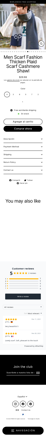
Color (23, 89)
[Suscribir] (38, 372)
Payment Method (11, 147)
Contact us (8, 170)
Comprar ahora (23, 128)
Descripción (9, 139)
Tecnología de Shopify (34, 418)
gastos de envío (13, 80)
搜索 (17, 410)
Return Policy (10, 162)
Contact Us (25, 410)
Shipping (7, 154)
